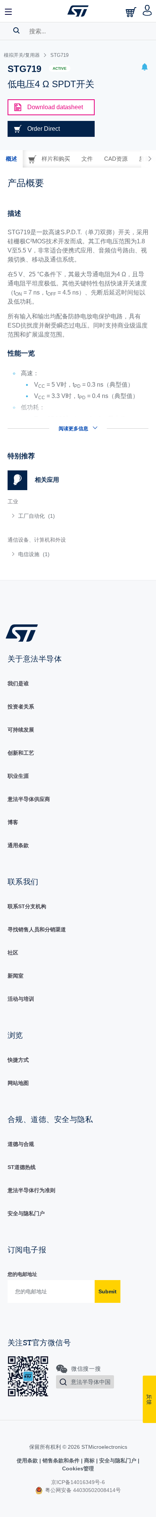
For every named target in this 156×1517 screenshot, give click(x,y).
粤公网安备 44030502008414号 (82, 1490)
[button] (9, 11)
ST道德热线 (22, 1167)
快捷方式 (18, 1060)
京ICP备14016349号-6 (78, 1482)
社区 (13, 953)
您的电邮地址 (22, 1274)
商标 (89, 1460)
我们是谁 (18, 683)
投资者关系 (21, 707)
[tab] (11, 159)
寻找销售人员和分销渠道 (37, 929)
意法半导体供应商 (29, 799)
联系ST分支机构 (27, 906)
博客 (13, 822)
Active (60, 68)
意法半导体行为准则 (31, 1190)
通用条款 (18, 845)
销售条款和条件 (61, 1460)
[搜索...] (16, 30)
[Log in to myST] (147, 11)
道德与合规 (21, 1144)
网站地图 (18, 1083)
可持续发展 (21, 730)
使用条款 (28, 1460)
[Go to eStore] (131, 12)
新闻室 (15, 976)
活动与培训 (21, 999)
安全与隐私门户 (26, 1213)
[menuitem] (62, 515)
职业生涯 (18, 776)
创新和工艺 (21, 753)
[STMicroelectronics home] (78, 11)
